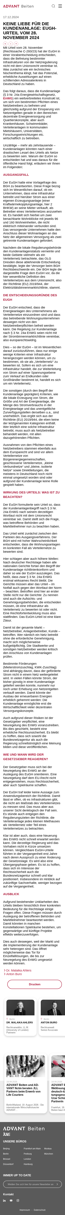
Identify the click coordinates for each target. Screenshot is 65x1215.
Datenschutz (40, 1210)
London (27, 1159)
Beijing (6, 1148)
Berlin (6, 1154)
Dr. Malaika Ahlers (18, 970)
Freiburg (28, 1154)
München (48, 1154)
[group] (20, 1017)
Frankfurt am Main (32, 1148)
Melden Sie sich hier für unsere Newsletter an (30, 1184)
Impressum (25, 1210)
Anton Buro (14, 974)
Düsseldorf (8, 1164)
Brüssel (6, 1159)
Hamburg (28, 1164)
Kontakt (8, 1194)
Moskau (48, 1148)
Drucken (34, 984)
